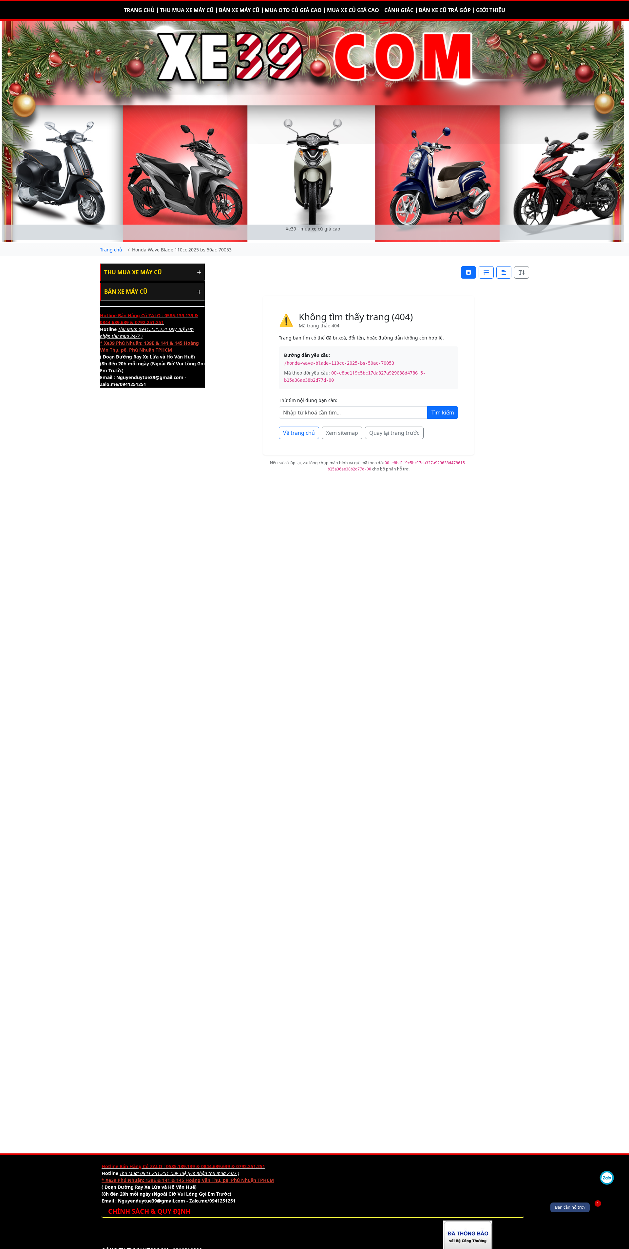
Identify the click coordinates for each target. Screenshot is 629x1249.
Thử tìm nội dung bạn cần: (308, 400)
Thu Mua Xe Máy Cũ (133, 272)
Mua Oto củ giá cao (293, 10)
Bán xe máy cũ (125, 291)
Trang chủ (139, 10)
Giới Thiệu (490, 10)
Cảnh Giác (398, 10)
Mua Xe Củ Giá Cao (353, 10)
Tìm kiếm (442, 412)
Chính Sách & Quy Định (149, 1211)
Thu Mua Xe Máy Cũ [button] (187, 10)
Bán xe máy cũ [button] (239, 10)
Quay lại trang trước (394, 432)
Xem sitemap (342, 432)
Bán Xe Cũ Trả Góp (445, 10)
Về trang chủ (299, 432)
